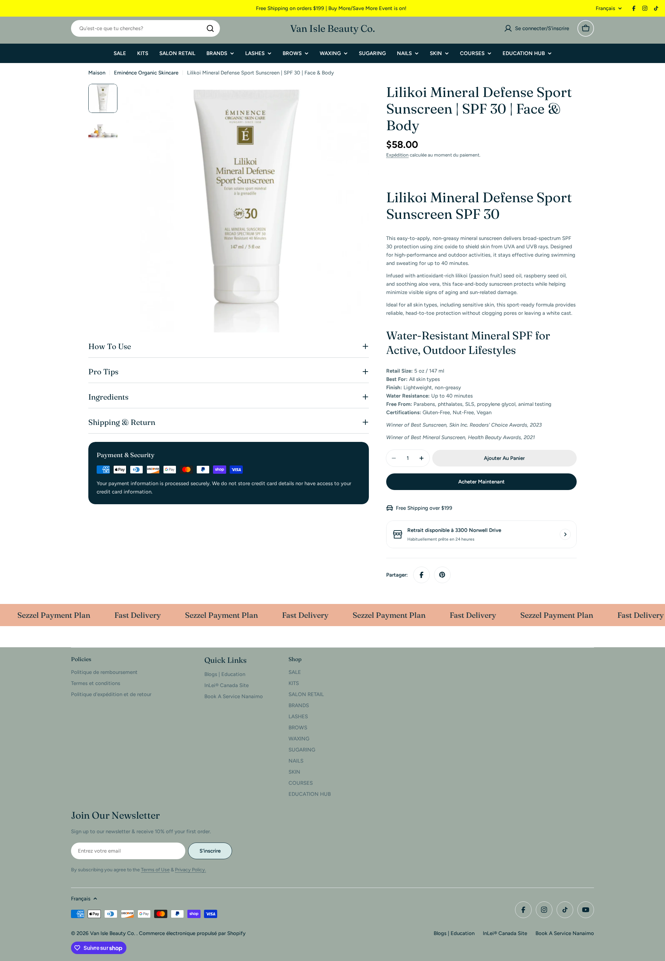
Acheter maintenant (481, 482)
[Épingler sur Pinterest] (442, 575)
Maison (96, 73)
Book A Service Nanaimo (564, 933)
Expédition (397, 155)
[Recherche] (210, 28)
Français (605, 8)
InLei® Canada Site (505, 933)
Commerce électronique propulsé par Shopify (192, 933)
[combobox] (145, 28)
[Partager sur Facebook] (421, 575)
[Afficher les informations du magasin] (565, 534)
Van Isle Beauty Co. (332, 28)
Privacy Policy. (190, 870)
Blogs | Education (454, 933)
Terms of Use (155, 870)
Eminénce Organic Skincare (146, 73)
